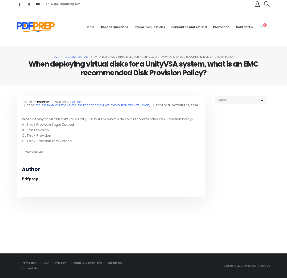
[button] (267, 4)
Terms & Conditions (87, 263)
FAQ (46, 263)
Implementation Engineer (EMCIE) (127, 105)
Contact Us (244, 27)
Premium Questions (150, 27)
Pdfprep (30, 179)
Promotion (221, 27)
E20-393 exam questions (53, 105)
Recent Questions (114, 27)
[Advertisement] (241, 180)
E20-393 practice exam (87, 105)
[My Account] (257, 4)
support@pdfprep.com (65, 4)
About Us (115, 263)
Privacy (60, 263)
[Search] (262, 100)
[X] (29, 4)
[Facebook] (20, 4)
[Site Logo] (36, 27)
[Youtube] (38, 4)
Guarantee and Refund (189, 27)
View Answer (34, 151)
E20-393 (76, 102)
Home (90, 27)
